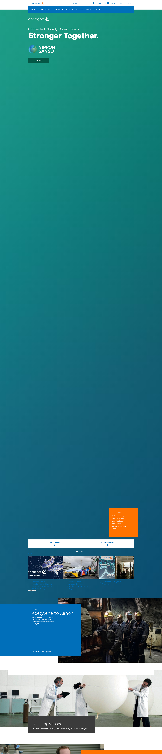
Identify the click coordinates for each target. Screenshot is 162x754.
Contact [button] (89, 9)
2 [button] (79, 551)
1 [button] (77, 551)
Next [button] (34, 590)
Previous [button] (30, 590)
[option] (81, 311)
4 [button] (84, 551)
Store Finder (116, 523)
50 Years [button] (99, 9)
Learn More (39, 60)
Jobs (114, 529)
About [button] (78, 9)
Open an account (118, 518)
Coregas (38, 3)
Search (93, 3)
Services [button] (58, 9)
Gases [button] (33, 9)
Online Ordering (118, 516)
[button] (129, 3)
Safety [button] (68, 9)
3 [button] (82, 551)
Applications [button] (45, 9)
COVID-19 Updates (119, 526)
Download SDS (117, 521)
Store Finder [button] (101, 3)
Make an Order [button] (116, 3)
